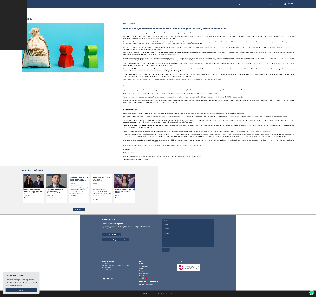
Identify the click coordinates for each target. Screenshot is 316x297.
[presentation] (24, 189)
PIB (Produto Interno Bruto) (140, 44)
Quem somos (242, 4)
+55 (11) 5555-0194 (111, 235)
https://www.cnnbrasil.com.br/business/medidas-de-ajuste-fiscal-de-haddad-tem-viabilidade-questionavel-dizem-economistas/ (164, 145)
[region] (21, 283)
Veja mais (78, 209)
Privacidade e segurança (147, 284)
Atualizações (268, 4)
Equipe (259, 4)
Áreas (251, 4)
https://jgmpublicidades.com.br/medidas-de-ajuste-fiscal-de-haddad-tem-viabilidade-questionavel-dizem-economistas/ (161, 156)
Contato (279, 4)
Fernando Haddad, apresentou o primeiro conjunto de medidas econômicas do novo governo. (184, 36)
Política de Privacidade (16, 285)
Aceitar (21, 290)
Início (233, 4)
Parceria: (180, 262)
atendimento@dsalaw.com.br (116, 240)
